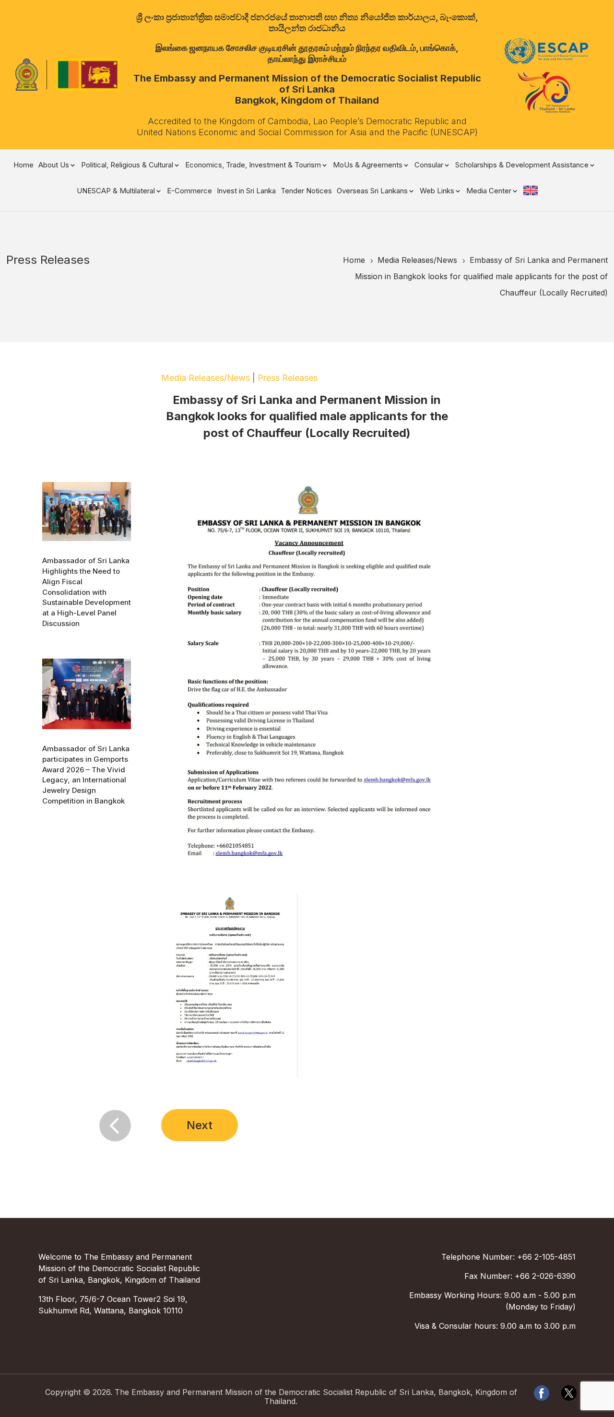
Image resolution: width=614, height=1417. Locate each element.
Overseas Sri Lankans (372, 191)
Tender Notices (306, 191)
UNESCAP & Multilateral (116, 191)
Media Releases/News (205, 378)
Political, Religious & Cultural (127, 165)
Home (23, 165)
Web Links (437, 191)
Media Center (488, 191)
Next (200, 1125)
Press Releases (288, 378)
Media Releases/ (417, 260)
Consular (428, 165)
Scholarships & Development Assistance (522, 165)
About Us (53, 165)
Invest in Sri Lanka (246, 191)
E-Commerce (189, 191)
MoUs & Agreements (367, 165)
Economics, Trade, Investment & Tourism (253, 165)
